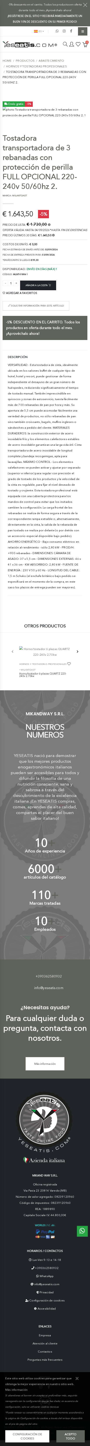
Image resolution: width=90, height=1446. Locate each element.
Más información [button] (16, 1389)
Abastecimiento (51, 60)
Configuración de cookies (47, 1300)
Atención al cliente (45, 1343)
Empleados (45, 929)
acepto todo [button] (70, 1436)
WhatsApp (47, 1276)
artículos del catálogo (45, 877)
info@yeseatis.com (48, 988)
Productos (25, 60)
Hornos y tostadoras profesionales (36, 66)
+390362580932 (49, 976)
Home (7, 60)
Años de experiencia (45, 851)
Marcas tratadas (45, 903)
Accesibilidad (47, 1308)
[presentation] (12, 652)
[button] (77, 1379)
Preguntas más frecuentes (45, 1359)
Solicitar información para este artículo (37, 305)
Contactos (45, 1351)
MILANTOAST (28, 669)
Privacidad (47, 1292)
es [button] (40, 31)
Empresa (45, 1335)
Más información (45, 1063)
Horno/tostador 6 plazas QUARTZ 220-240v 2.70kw (42, 675)
